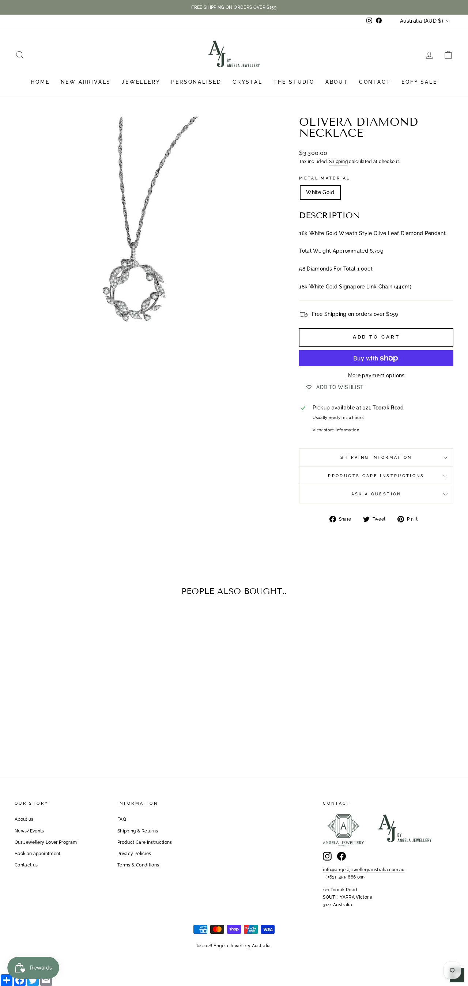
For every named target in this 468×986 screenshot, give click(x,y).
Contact (375, 82)
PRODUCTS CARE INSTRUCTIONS (376, 475)
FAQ (121, 819)
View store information (336, 429)
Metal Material (324, 178)
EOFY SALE (419, 82)
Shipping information (376, 457)
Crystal (248, 82)
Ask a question (376, 493)
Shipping (338, 161)
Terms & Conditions (138, 865)
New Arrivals (86, 82)
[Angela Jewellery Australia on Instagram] (327, 856)
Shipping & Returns (137, 831)
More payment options (376, 375)
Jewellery (141, 82)
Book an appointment (38, 853)
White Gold (320, 192)
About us (24, 819)
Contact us (26, 865)
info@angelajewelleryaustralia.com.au (364, 869)
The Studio (293, 82)
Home (40, 82)
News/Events (29, 831)
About (336, 82)
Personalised (196, 82)
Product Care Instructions (144, 842)
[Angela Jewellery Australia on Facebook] (341, 856)
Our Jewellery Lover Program (46, 842)
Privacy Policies (134, 853)
